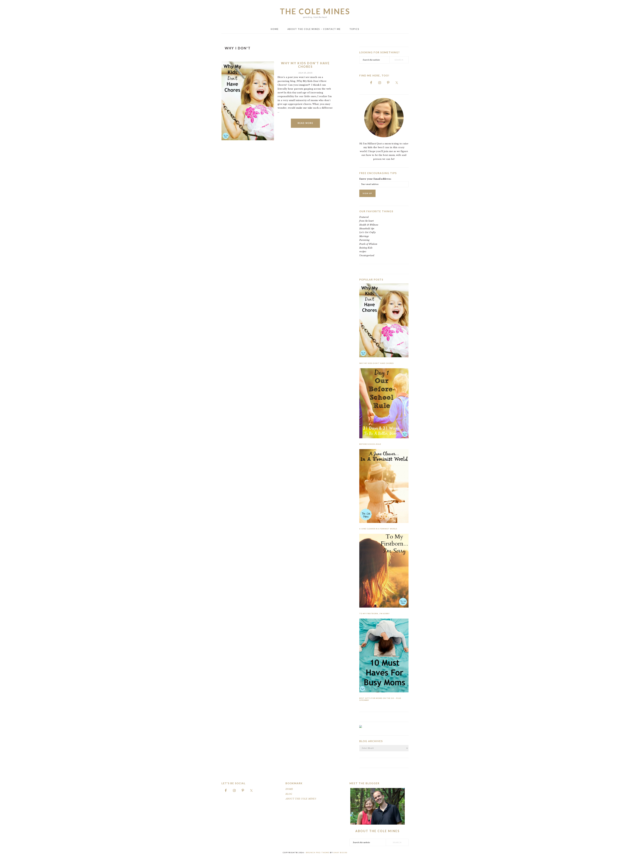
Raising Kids (365, 247)
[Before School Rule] (384, 403)
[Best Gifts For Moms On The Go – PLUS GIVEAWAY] (384, 656)
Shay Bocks (340, 852)
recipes (362, 251)
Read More (305, 123)
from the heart (366, 220)
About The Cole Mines (377, 831)
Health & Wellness (368, 224)
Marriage (364, 236)
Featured (364, 217)
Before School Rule (370, 444)
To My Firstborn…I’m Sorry (374, 613)
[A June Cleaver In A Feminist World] (384, 486)
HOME (289, 789)
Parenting (364, 240)
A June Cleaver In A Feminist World (378, 529)
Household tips (366, 228)
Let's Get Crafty (367, 232)
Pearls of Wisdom (368, 244)
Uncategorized (366, 255)
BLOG (288, 794)
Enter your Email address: (375, 178)
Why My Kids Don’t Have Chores (305, 65)
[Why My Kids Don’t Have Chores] (384, 320)
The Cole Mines (315, 11)
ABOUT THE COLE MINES (300, 798)
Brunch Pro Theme (317, 852)
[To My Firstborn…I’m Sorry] (384, 571)
